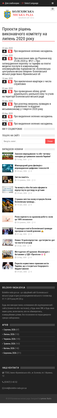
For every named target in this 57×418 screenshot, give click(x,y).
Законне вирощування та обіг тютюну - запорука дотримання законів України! (33, 155)
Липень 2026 (9, 334)
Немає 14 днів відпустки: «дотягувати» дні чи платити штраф (35, 241)
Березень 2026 (10, 353)
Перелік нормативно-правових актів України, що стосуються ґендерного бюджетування (32, 266)
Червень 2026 (9, 339)
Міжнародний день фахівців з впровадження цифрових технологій (32, 166)
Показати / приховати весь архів (16, 361)
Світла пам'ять (22, 177)
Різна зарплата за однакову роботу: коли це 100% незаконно (34, 218)
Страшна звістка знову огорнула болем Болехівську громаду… (33, 200)
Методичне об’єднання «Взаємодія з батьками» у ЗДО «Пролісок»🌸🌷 (32, 253)
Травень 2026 (9, 343)
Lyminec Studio (45, 399)
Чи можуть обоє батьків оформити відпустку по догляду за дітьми (31, 188)
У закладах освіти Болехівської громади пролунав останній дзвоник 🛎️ (33, 229)
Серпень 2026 (9, 329)
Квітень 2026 (9, 348)
